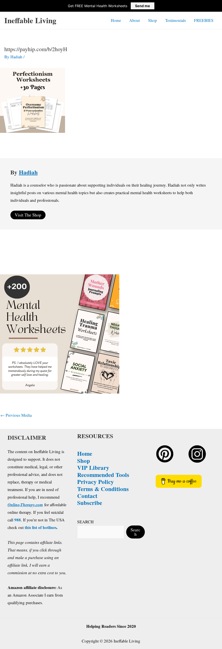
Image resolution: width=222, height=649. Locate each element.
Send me (142, 6)
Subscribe (89, 502)
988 (17, 520)
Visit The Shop (28, 215)
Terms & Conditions (103, 489)
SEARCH (85, 521)
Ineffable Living (30, 20)
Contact (87, 495)
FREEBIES (204, 20)
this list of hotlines (40, 527)
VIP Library (93, 467)
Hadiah (28, 172)
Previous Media (16, 415)
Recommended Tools (103, 474)
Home (116, 20)
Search (135, 532)
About (134, 20)
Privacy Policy (95, 481)
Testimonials (175, 20)
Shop (152, 20)
